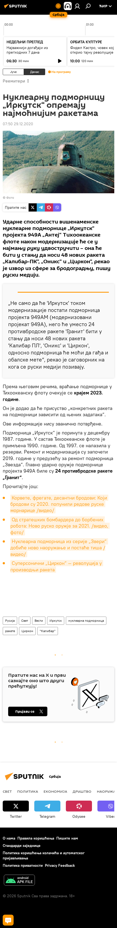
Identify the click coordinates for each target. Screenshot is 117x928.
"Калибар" (48, 631)
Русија (10, 620)
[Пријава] (77, 6)
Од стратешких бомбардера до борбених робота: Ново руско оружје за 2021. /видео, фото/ (60, 525)
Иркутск (56, 620)
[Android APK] (19, 881)
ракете (10, 631)
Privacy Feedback (60, 865)
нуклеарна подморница (86, 620)
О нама (9, 838)
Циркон (27, 631)
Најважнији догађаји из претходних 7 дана (27, 50)
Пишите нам (67, 838)
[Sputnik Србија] (16, 8)
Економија (55, 791)
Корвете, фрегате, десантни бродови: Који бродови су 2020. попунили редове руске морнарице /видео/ (59, 504)
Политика (27, 791)
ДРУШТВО (82, 791)
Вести (39, 620)
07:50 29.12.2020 (18, 123)
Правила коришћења (35, 838)
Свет (24, 620)
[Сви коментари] (8, 920)
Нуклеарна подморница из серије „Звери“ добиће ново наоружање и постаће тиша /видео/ (59, 547)
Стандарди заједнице (22, 845)
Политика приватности (23, 865)
